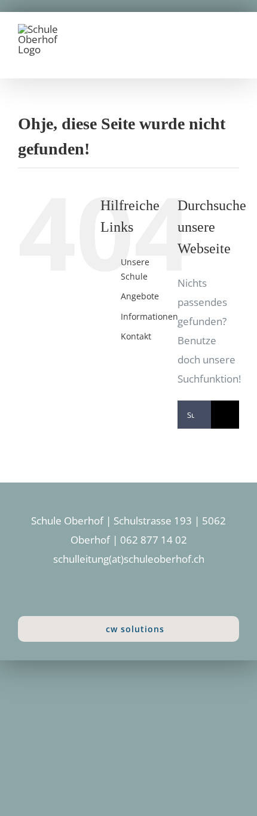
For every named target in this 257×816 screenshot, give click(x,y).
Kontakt (136, 336)
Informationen (149, 316)
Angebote (140, 296)
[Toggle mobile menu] (234, 41)
